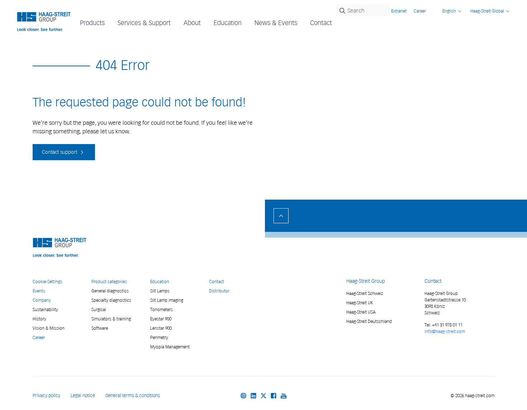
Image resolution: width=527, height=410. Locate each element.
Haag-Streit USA (361, 312)
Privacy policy (46, 395)
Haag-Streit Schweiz (364, 293)
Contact (321, 23)
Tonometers (161, 309)
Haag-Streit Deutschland (369, 321)
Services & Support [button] (144, 23)
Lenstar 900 (161, 328)
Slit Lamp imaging (166, 300)
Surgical (98, 309)
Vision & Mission (49, 328)
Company (42, 300)
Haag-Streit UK (359, 302)
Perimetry (159, 337)
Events (39, 291)
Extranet (399, 11)
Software (99, 328)
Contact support (60, 152)
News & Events (276, 23)
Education (159, 281)
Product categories (109, 281)
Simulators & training (111, 318)
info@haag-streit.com (444, 331)
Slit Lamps (160, 291)
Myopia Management (170, 346)
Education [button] (228, 23)
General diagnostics (110, 291)
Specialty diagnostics (111, 300)
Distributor (219, 291)
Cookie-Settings (47, 281)
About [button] (192, 23)
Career (420, 11)
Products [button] (92, 23)
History (39, 318)
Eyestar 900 (160, 318)
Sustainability (45, 309)
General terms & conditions (132, 395)
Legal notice (83, 395)
